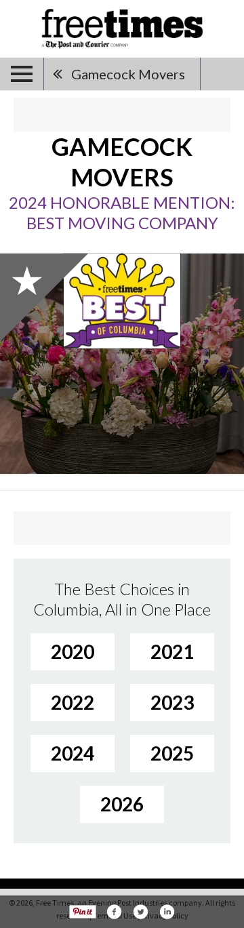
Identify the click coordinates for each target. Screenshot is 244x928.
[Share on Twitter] (140, 911)
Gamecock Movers (128, 74)
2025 (172, 753)
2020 (72, 651)
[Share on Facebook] (114, 911)
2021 (172, 651)
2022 (72, 702)
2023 (172, 702)
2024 (72, 753)
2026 (122, 803)
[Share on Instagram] (167, 911)
